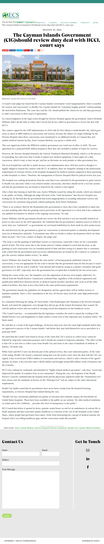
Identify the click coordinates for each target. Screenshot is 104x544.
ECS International (14, 16)
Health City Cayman (76, 428)
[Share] (31, 50)
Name (4, 450)
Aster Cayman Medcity (24, 428)
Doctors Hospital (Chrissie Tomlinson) (51, 428)
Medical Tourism (93, 428)
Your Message (8, 469)
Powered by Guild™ (91, 541)
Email (44, 450)
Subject (5, 459)
